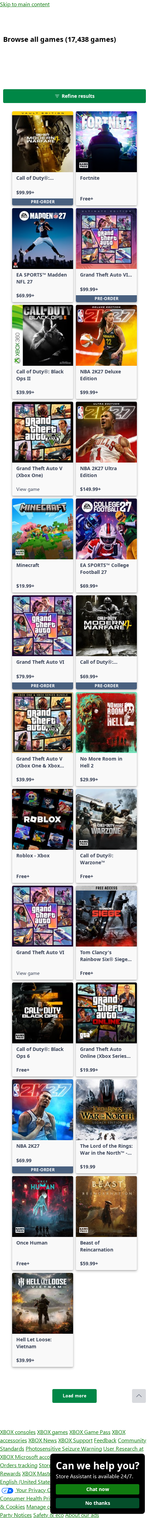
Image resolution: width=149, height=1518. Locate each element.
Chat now (97, 1489)
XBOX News (42, 1440)
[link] (42, 158)
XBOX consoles (18, 1431)
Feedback (105, 1440)
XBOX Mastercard (43, 1473)
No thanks (97, 1503)
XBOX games (52, 1431)
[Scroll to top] (139, 1396)
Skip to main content (25, 4)
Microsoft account (36, 1456)
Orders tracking (18, 1465)
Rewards (10, 1473)
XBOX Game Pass (90, 1431)
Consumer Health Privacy (30, 1498)
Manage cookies (45, 1506)
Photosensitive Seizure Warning (64, 1448)
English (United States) (27, 1481)
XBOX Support (75, 1440)
